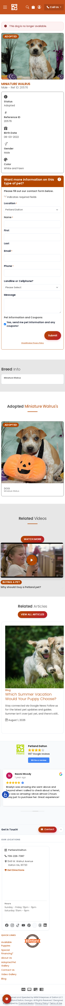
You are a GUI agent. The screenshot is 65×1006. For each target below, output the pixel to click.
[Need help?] (7, 998)
